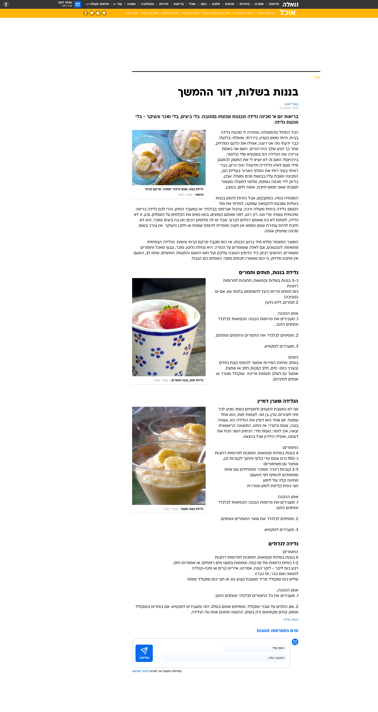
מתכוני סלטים (170, 13)
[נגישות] (6, 4)
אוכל (192, 4)
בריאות (179, 4)
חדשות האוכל (266, 13)
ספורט (259, 4)
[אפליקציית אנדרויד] (104, 13)
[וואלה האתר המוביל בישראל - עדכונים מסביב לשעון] (290, 4)
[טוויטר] (91, 13)
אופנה (131, 4)
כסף (204, 4)
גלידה (286, 619)
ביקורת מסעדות (243, 13)
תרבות (229, 4)
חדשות (274, 4)
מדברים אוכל (190, 13)
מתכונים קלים (150, 13)
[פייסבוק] (85, 13)
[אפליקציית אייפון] (98, 13)
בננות (294, 619)
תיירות (163, 4)
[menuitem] (271, 4)
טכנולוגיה (147, 4)
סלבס (216, 4)
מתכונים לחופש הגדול (216, 13)
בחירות (245, 4)
